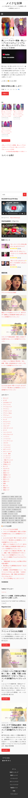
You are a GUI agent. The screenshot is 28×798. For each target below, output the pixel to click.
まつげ (5, 400)
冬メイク (5, 466)
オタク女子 (10, 500)
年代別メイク (5, 520)
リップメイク (7, 458)
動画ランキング (14, 772)
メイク (3, 509)
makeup (11, 38)
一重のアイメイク (8, 460)
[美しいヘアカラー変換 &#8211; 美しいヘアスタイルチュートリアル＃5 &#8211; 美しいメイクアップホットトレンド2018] (7, 124)
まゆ (20, 496)
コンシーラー (7, 423)
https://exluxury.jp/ (15, 217)
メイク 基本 (7, 453)
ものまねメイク (7, 402)
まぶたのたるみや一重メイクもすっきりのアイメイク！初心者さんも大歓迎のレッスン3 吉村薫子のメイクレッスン (14, 540)
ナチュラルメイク (8, 434)
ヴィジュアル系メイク (6, 516)
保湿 (3, 518)
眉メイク (5, 485)
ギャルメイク (7, 421)
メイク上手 (8, 509)
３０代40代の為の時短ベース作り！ (16, 151)
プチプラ (5, 443)
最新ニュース (7, 477)
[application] (14, 208)
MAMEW (12, 496)
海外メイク (17, 520)
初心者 (6, 518)
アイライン (6, 409)
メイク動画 (4, 511)
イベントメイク (7, 417)
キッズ (5, 419)
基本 (16, 518)
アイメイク (19, 498)
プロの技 (17, 507)
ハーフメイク (7, 438)
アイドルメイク (7, 406)
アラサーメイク (7, 411)
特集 (4, 483)
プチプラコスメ (11, 507)
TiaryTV (16, 496)
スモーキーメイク (8, 428)
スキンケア (6, 426)
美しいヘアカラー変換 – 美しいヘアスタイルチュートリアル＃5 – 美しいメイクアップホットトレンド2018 (7, 130)
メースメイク (10, 513)
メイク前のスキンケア (16, 509)
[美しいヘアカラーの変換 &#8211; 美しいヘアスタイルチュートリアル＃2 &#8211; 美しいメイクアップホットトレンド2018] (7, 107)
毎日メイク (6, 479)
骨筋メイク (6, 490)
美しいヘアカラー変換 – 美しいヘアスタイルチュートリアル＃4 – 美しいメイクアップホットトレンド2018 (18, 113)
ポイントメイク (7, 451)
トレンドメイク (5, 140)
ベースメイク (7, 447)
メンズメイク (7, 455)
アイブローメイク (12, 498)
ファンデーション (8, 441)
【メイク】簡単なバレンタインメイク (13, 578)
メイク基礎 (4, 513)
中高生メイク (7, 464)
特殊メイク (6, 481)
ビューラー (4, 507)
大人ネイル (6, 468)
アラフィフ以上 (7, 413)
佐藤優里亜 (23, 516)
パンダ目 (20, 505)
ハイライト (6, 436)
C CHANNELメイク (6, 496)
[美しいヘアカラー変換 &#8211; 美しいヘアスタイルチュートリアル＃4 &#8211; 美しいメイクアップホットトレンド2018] (18, 107)
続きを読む (5, 645)
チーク (5, 430)
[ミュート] (22, 213)
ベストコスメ (7, 445)
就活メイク (6, 473)
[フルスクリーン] (24, 213)
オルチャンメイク (17, 500)
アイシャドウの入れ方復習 (10, 529)
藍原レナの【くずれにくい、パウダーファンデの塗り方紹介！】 (18, 253)
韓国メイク (6, 487)
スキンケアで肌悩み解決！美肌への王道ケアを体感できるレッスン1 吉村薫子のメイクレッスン (14, 534)
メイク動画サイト (11, 511)
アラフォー (6, 415)
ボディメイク (7, 449)
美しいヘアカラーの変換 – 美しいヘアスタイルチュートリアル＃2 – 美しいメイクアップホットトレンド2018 (7, 113)
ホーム (14, 769)
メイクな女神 (14, 3)
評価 (3, 89)
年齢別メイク (7, 475)
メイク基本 (18, 511)
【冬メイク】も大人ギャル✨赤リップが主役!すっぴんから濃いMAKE (18, 263)
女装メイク (6, 470)
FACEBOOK (5, 582)
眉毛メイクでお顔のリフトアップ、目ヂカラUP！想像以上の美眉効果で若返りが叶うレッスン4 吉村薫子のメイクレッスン (14, 546)
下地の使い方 (7, 462)
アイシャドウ (7, 404)
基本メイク (20, 518)
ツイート (4, 592)
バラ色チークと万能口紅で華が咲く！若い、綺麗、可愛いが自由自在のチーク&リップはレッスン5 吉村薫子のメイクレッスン (14, 553)
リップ (15, 513)
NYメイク (5, 398)
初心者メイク (11, 518)
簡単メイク (9, 522)
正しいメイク (11, 520)
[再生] (3, 213)
